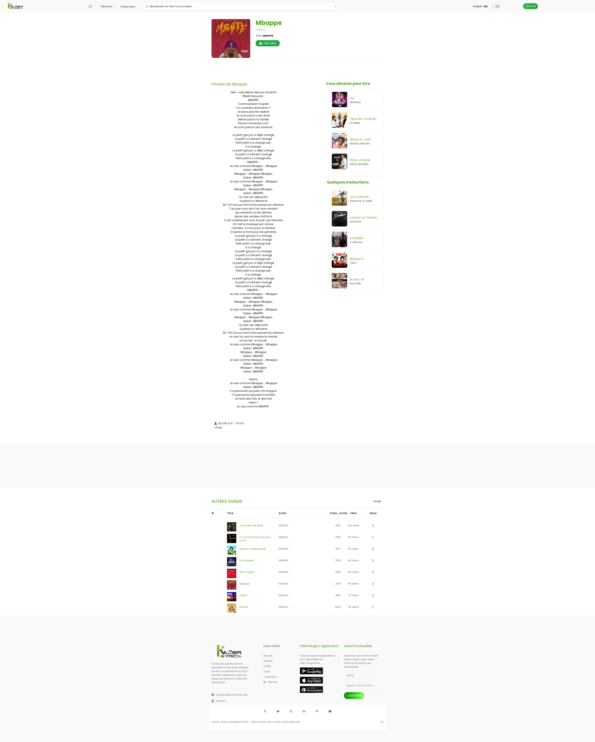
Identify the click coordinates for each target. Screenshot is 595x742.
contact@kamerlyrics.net (232, 695)
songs (377, 501)
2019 (337, 583)
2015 (338, 525)
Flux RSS (272, 682)
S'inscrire (530, 6)
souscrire (355, 695)
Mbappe (244, 583)
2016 (338, 537)
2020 (338, 607)
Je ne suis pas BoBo (251, 525)
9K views (353, 537)
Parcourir (107, 6)
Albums (268, 661)
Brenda (243, 607)
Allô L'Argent (247, 572)
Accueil (267, 655)
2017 (338, 549)
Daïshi (243, 595)
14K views (353, 525)
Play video (269, 43)
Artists (267, 666)
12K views (353, 572)
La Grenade (246, 560)
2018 (338, 560)
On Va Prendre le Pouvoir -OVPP (255, 538)
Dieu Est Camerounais (252, 549)
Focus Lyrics (128, 6)
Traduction (270, 677)
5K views (353, 607)
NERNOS (260, 29)
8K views (353, 549)
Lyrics (266, 671)
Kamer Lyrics (266, 722)
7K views (353, 595)
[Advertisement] (297, 70)
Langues (478, 6)
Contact (221, 701)
